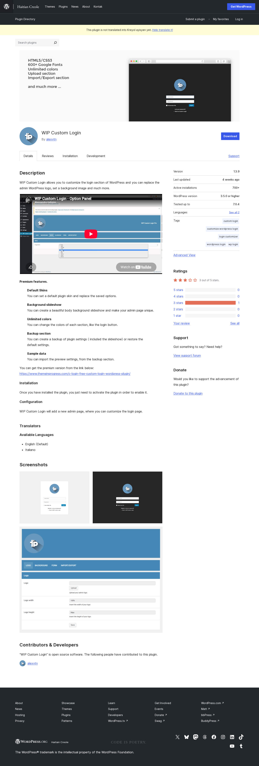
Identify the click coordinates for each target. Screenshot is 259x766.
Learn (111, 703)
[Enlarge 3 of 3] (157, 532)
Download (230, 136)
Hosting (20, 715)
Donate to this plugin (187, 393)
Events (159, 708)
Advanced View (184, 255)
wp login (233, 244)
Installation (70, 156)
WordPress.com (212, 703)
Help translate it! (162, 29)
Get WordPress (241, 6)
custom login (231, 221)
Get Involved (163, 703)
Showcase (68, 703)
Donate (161, 715)
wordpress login (216, 244)
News (18, 708)
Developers (115, 715)
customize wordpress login (222, 228)
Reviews (48, 156)
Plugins (66, 715)
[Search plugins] (55, 42)
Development (96, 156)
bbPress (208, 715)
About (19, 703)
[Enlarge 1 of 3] (84, 476)
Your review (181, 323)
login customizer (228, 236)
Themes (67, 708)
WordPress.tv (118, 720)
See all (234, 323)
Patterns (67, 720)
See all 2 (234, 212)
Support (233, 156)
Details (28, 156)
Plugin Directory (25, 19)
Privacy (19, 720)
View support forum (187, 355)
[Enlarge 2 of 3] (157, 476)
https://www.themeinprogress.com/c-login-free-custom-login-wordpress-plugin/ (75, 374)
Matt (205, 708)
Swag (160, 720)
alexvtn (51, 139)
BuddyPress (210, 720)
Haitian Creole (59, 742)
